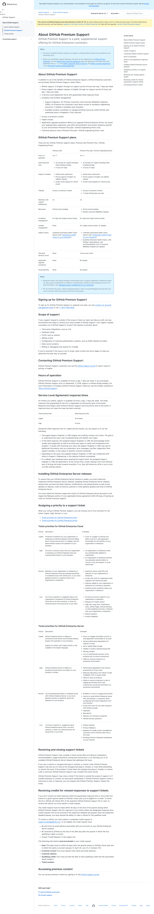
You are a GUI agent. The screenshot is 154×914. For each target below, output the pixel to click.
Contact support (46, 895)
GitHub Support (9, 17)
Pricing (113, 905)
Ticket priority (9, 34)
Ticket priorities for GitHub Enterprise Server (59, 520)
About (148, 905)
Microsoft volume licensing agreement (61, 66)
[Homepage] (93, 906)
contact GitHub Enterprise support (128, 24)
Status (80, 905)
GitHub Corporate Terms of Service (75, 63)
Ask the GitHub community (50, 892)
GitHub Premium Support (13, 30)
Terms (55, 905)
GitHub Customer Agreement (100, 63)
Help (87, 905)
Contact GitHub (103, 905)
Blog (141, 905)
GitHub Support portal (86, 366)
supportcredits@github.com (49, 822)
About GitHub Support (11, 27)
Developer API (123, 905)
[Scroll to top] (149, 909)
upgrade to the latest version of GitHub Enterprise (81, 24)
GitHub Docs (12, 4)
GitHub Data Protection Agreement (68, 61)
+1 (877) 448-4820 (66, 307)
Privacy (63, 905)
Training (133, 905)
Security (71, 905)
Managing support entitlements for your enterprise (76, 285)
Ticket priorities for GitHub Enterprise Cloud (59, 517)
